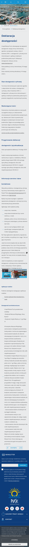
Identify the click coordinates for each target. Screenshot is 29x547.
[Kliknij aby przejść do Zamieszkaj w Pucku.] (14, 273)
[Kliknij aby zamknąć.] (27, 253)
